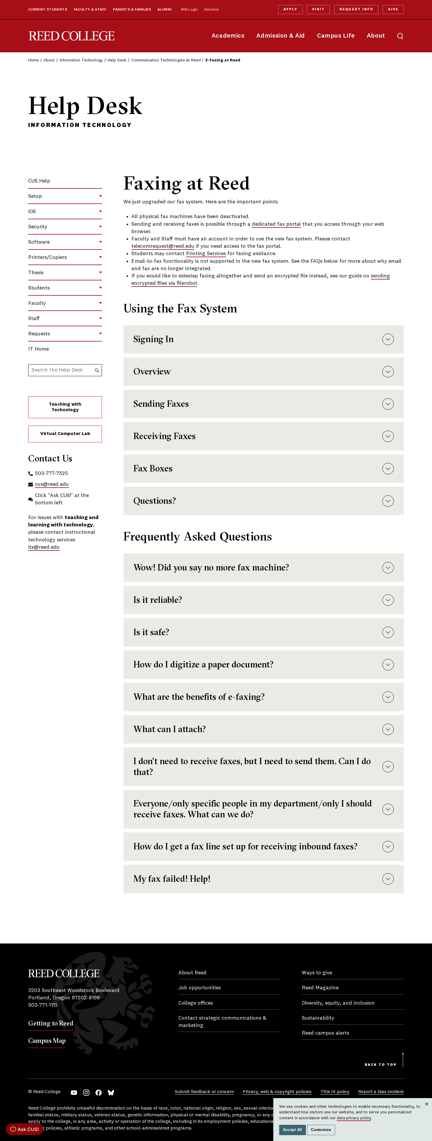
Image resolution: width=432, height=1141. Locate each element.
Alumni (164, 9)
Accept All (292, 1130)
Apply (290, 9)
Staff (34, 318)
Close (427, 1109)
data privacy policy (354, 1118)
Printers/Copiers (47, 257)
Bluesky (111, 1093)
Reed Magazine (320, 988)
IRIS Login (189, 9)
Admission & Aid (280, 36)
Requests (39, 334)
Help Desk (117, 60)
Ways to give (317, 973)
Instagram (86, 1093)
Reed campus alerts (325, 1033)
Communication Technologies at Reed (166, 60)
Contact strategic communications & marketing (222, 1021)
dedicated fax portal (276, 224)
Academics (228, 36)
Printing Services (206, 253)
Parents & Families (132, 9)
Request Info (356, 9)
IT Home (38, 349)
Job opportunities (199, 988)
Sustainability (318, 1018)
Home (33, 60)
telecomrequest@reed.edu (162, 246)
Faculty (37, 303)
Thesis (35, 272)
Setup (35, 196)
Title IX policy (334, 1092)
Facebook (99, 1093)
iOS (32, 211)
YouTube (74, 1093)
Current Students (47, 9)
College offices (195, 1003)
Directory (211, 9)
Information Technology (81, 60)
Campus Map (47, 1040)
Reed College (71, 36)
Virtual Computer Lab (65, 433)
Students (39, 288)
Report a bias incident (381, 1092)
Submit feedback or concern (204, 1092)
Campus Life (336, 36)
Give (393, 9)
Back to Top (381, 1065)
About (376, 36)
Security (37, 227)
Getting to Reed (50, 1023)
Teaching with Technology (65, 407)
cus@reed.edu (52, 484)
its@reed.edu (44, 547)
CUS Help (39, 181)
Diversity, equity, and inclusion (338, 1003)
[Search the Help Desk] (97, 370)
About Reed (192, 973)
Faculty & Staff (90, 9)
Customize (321, 1130)
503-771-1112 (43, 1005)
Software (39, 242)
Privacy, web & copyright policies (277, 1092)
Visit (318, 9)
